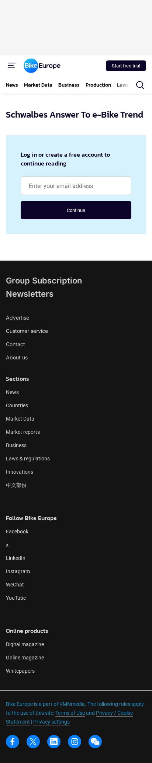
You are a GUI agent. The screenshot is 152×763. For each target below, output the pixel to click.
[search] (140, 85)
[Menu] (12, 65)
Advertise (17, 317)
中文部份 (16, 485)
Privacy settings (51, 722)
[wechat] (95, 741)
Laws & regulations (28, 458)
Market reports (23, 432)
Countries (17, 405)
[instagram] (74, 741)
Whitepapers (20, 671)
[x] (33, 741)
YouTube (16, 598)
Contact (15, 344)
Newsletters (29, 294)
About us (17, 357)
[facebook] (12, 741)
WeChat (15, 585)
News (12, 392)
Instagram (18, 571)
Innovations (19, 472)
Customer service (27, 331)
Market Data (20, 419)
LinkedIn (15, 558)
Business (16, 445)
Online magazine (25, 658)
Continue (76, 210)
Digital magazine (25, 644)
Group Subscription (44, 280)
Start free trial (126, 66)
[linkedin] (54, 741)
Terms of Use (70, 713)
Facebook (17, 531)
